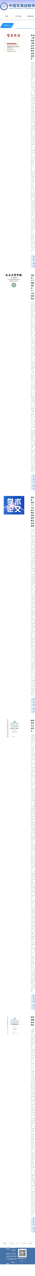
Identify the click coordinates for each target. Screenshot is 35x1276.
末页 (30, 1243)
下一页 (24, 1243)
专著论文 (7, 25)
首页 (6, 16)
